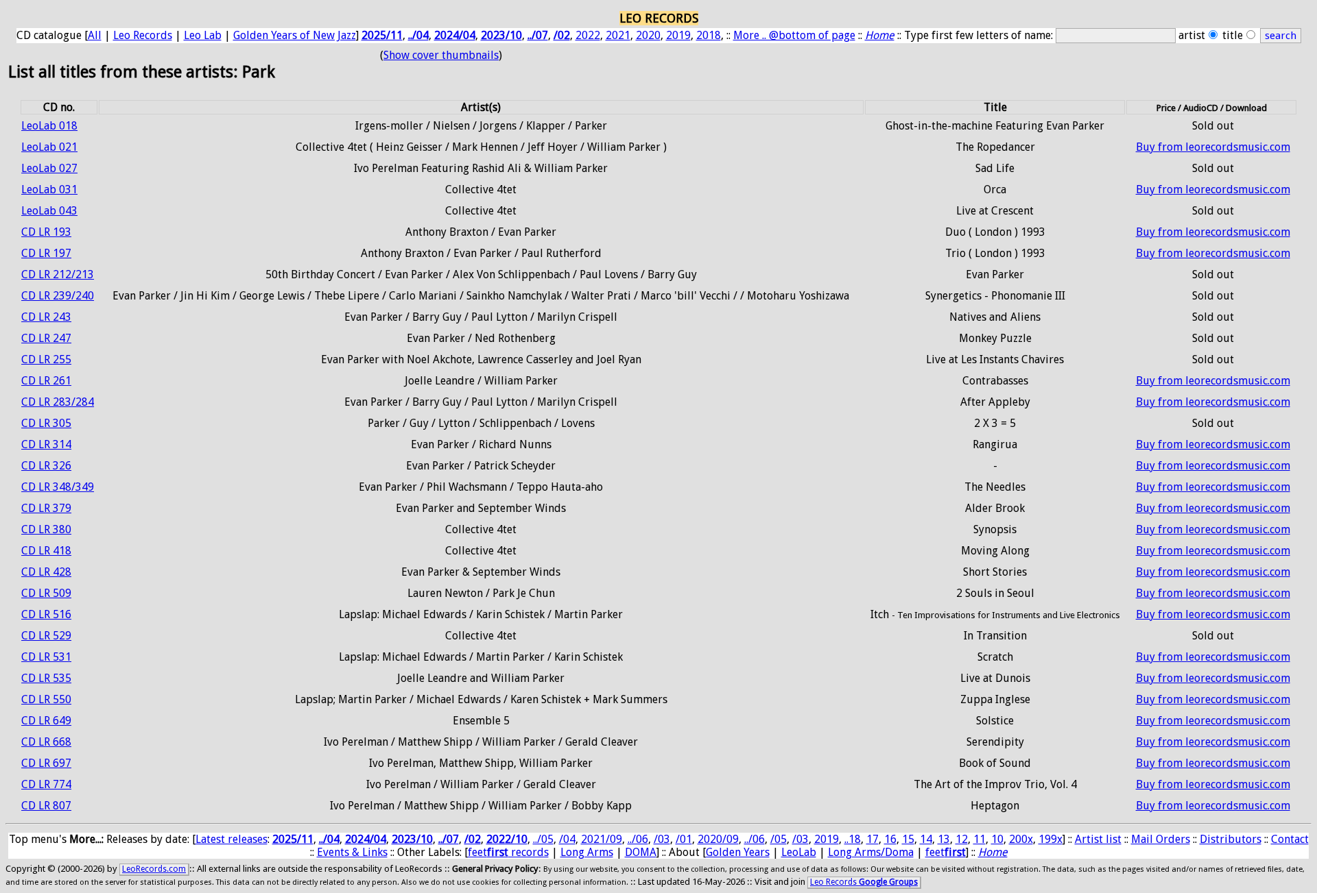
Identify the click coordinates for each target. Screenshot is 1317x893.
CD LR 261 (46, 380)
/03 (662, 839)
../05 (543, 839)
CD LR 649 (46, 720)
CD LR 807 (46, 805)
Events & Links (352, 852)
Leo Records (142, 35)
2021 (618, 35)
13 (944, 839)
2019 (678, 35)
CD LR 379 (46, 508)
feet (945, 852)
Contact (1290, 839)
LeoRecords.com (154, 869)
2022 (588, 35)
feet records (508, 852)
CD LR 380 (46, 529)
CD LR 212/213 (57, 274)
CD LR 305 (46, 423)
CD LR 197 (46, 253)
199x (1051, 839)
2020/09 (718, 839)
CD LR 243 (46, 316)
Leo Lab (203, 35)
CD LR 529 (46, 635)
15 (908, 839)
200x (1021, 839)
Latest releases (231, 839)
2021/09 (601, 839)
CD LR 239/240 (57, 295)
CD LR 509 (46, 593)
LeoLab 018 (49, 125)
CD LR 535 (46, 678)
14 (926, 839)
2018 (708, 35)
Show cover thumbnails (441, 55)
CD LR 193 (46, 231)
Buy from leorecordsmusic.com (1213, 147)
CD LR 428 (46, 571)
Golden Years (738, 852)
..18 (852, 839)
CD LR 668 (46, 741)
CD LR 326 (46, 465)
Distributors (1230, 839)
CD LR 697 (46, 763)
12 (962, 839)
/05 (778, 839)
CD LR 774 (46, 784)
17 (872, 839)
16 (890, 839)
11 (979, 839)
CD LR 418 (46, 550)
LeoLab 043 (49, 210)
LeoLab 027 (49, 168)
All (95, 35)
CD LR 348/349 (57, 486)
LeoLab (798, 852)
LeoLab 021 (49, 147)
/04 (567, 839)
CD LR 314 (46, 444)
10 (997, 839)
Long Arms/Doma (871, 852)
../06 (638, 839)
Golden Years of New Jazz (294, 35)
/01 (684, 839)
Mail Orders (1160, 839)
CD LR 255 (46, 359)
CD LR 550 (46, 699)
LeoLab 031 (49, 189)
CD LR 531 (46, 656)
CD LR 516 (46, 614)
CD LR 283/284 (57, 401)
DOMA (640, 852)
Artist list (1098, 839)
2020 (648, 35)
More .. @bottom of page (794, 35)
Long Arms (586, 852)
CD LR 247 (46, 338)
